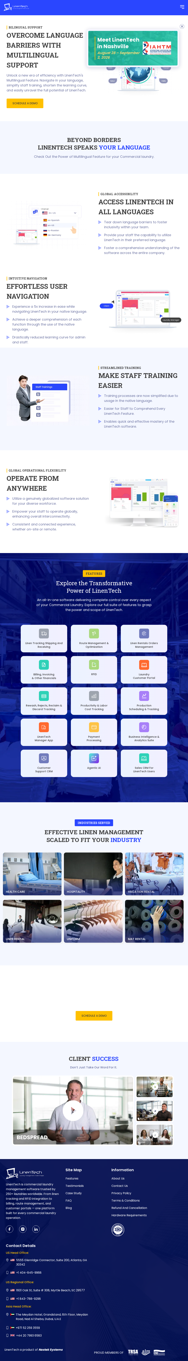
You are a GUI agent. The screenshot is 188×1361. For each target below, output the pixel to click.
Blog (69, 1208)
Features (72, 1178)
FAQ (69, 1200)
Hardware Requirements (129, 1215)
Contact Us (119, 1186)
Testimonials (75, 1186)
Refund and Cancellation (129, 1208)
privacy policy (121, 1193)
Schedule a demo (25, 103)
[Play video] (73, 1110)
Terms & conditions (125, 1200)
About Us (117, 1178)
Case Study (74, 1193)
